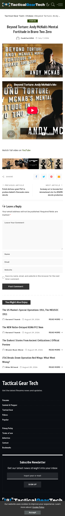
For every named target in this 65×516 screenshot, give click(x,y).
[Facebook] (36, 177)
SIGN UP (32, 484)
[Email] (59, 177)
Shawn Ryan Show (14, 350)
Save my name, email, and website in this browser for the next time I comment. (32, 277)
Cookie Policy (38, 507)
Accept (32, 512)
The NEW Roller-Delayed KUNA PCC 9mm (22, 327)
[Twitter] (44, 177)
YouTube (26, 150)
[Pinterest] (51, 177)
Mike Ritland (11, 367)
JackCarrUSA (27, 38)
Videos (32, 21)
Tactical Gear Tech (20, 383)
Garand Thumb (12, 319)
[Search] (52, 4)
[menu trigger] (59, 4)
